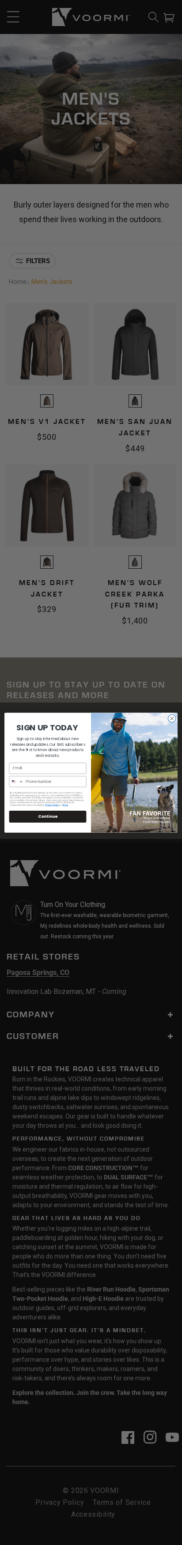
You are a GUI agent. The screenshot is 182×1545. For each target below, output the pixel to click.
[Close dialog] (172, 718)
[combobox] (16, 781)
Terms (65, 805)
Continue (47, 816)
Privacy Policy (52, 805)
